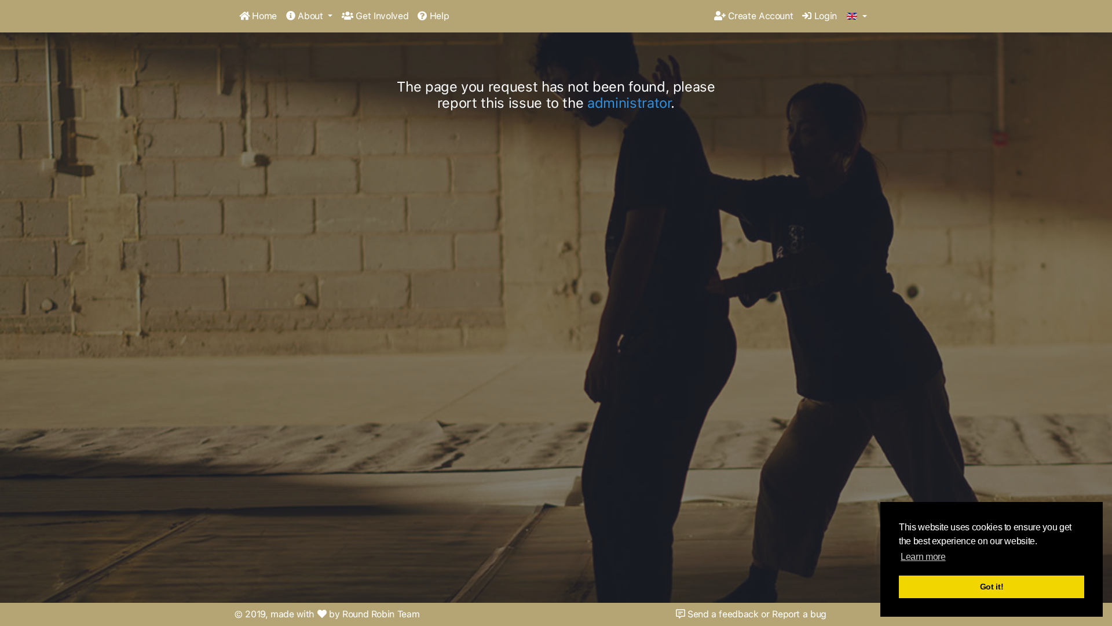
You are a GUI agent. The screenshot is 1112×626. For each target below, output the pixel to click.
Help (438, 15)
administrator (629, 102)
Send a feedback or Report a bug (755, 614)
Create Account (759, 15)
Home (263, 15)
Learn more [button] (923, 557)
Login (824, 15)
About (310, 15)
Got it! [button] (992, 586)
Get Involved (380, 15)
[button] (857, 16)
